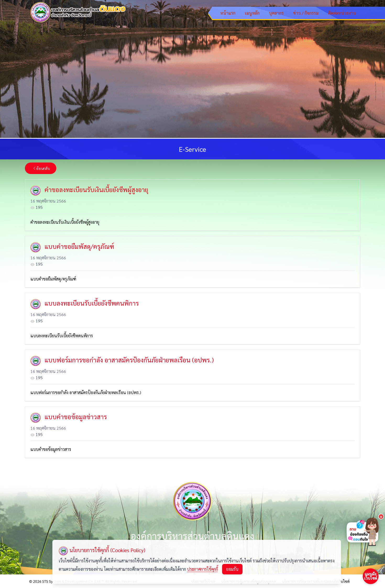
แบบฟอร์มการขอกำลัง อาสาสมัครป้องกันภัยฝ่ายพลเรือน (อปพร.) (85, 392)
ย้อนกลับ (43, 168)
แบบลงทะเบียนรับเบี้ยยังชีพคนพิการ (61, 335)
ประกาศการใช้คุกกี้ (202, 569)
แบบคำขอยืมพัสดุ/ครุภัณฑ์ (53, 279)
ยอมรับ (232, 569)
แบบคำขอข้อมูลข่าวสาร (50, 449)
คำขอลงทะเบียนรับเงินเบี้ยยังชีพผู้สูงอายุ (64, 222)
